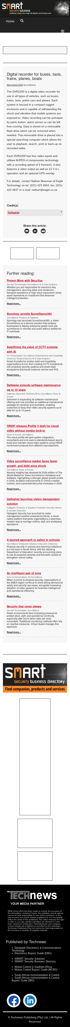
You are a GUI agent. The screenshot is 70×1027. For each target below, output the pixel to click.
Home (10, 21)
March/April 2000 (15, 85)
